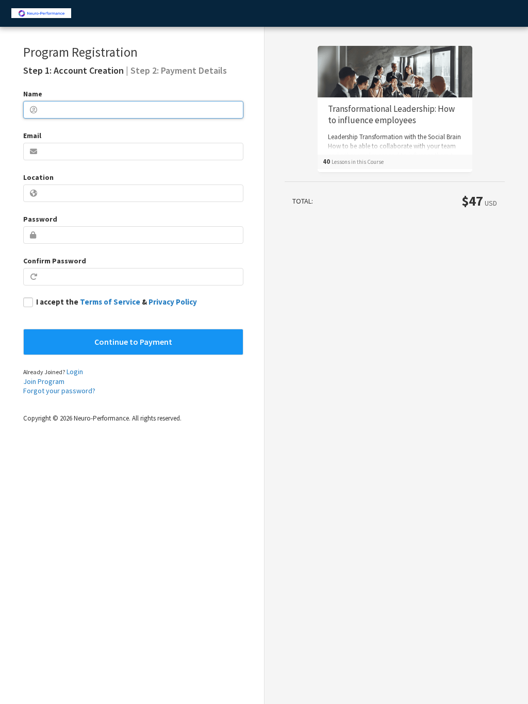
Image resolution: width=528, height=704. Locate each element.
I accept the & (116, 302)
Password (40, 219)
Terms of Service (110, 302)
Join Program (43, 381)
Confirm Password (54, 260)
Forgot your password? (59, 390)
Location (38, 177)
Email (32, 135)
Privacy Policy (172, 302)
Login (75, 371)
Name (32, 93)
